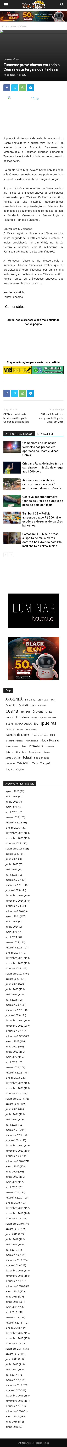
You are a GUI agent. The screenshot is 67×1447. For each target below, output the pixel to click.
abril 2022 (11, 1062)
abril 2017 (11, 1374)
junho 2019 (11, 1239)
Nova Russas (50, 740)
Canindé (23, 705)
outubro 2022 (13, 1031)
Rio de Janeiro (35, 752)
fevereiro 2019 (13, 1260)
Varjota (20, 769)
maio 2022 (11, 1057)
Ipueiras (48, 723)
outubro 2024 (13, 905)
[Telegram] (30, 87)
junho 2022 (11, 1051)
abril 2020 (11, 1187)
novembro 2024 (14, 900)
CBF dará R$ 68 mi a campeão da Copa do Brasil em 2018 (51, 418)
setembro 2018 (14, 1286)
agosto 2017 (12, 1353)
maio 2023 (11, 994)
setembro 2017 (14, 1348)
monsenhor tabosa (14, 740)
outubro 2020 (13, 1156)
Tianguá (45, 763)
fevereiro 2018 (13, 1322)
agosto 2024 (12, 916)
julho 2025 (11, 859)
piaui (23, 746)
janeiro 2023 (12, 1015)
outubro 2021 (13, 1093)
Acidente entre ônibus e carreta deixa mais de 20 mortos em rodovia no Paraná (41, 484)
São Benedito (41, 757)
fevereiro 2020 (13, 1197)
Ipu (36, 723)
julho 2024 (11, 921)
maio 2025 (11, 869)
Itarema (20, 729)
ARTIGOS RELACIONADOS (19, 434)
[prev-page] (5, 555)
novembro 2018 (14, 1275)
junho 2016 (11, 1426)
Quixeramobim (12, 752)
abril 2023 (11, 999)
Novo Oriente (11, 746)
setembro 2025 (14, 848)
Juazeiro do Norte (17, 734)
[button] (62, 4)
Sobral (27, 757)
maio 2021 (11, 1119)
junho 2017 (11, 1364)
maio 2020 (11, 1182)
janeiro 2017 (12, 1390)
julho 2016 (11, 1421)
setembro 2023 (14, 973)
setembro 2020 (14, 1161)
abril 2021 (11, 1124)
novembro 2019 (14, 1213)
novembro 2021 (14, 1088)
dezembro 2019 (14, 1208)
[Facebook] (6, 87)
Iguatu (9, 723)
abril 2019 (11, 1249)
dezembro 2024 (14, 895)
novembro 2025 (14, 838)
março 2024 (12, 942)
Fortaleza (22, 717)
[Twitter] (14, 87)
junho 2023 (11, 989)
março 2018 (12, 1317)
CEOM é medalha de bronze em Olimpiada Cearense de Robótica (16, 418)
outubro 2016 (13, 1406)
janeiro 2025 (12, 890)
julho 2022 (11, 1046)
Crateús (37, 711)
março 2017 (12, 1380)
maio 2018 (11, 1307)
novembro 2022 (14, 1025)
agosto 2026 (12, 791)
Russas (46, 752)
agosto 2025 (12, 853)
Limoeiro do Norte (39, 735)
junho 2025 (11, 864)
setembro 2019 (14, 1223)
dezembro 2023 (14, 958)
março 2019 (12, 1255)
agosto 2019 (12, 1228)
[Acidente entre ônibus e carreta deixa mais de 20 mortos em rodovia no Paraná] (12, 484)
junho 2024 (11, 926)
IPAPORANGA (23, 723)
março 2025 (12, 879)
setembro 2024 (14, 911)
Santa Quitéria (12, 757)
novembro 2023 (14, 963)
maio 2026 (11, 807)
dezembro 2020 (14, 1145)
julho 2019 (11, 1234)
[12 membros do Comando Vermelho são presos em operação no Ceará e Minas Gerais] (12, 447)
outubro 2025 (13, 843)
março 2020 (12, 1192)
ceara (11, 711)
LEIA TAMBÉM (45, 434)
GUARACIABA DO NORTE (43, 717)
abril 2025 (11, 874)
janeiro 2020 (12, 1202)
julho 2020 (11, 1171)
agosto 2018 (12, 1291)
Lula (52, 734)
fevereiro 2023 (13, 1010)
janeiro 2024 (12, 952)
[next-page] (11, 555)
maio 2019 (11, 1244)
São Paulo (10, 763)
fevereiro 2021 (13, 1135)
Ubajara (9, 769)
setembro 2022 (14, 1036)
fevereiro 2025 (13, 885)
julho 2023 (11, 984)
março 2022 (12, 1067)
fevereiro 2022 (13, 1072)
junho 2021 (11, 1114)
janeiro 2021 (12, 1140)
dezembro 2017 (14, 1333)
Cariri (33, 705)
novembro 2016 (14, 1400)
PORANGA (36, 746)
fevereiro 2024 (13, 947)
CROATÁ (9, 717)
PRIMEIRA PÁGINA (18, 26)
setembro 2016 (14, 1411)
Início (4, 26)
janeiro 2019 (12, 1265)
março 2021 (12, 1129)
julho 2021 (11, 1109)
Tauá (35, 763)
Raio (24, 752)
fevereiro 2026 (13, 822)
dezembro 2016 (14, 1395)
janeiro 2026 (12, 827)
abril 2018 (11, 1312)
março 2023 (12, 1004)
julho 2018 (11, 1296)
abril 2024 (11, 937)
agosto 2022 (12, 1041)
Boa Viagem (43, 699)
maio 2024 (11, 932)
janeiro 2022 (12, 1077)
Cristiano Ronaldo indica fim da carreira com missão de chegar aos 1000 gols (42, 467)
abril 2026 (11, 812)
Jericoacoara (31, 729)
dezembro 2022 (14, 1020)
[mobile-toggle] (5, 4)
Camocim (10, 705)
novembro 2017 (14, 1338)
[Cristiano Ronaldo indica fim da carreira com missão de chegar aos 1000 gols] (12, 468)
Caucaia (42, 705)
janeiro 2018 (12, 1327)
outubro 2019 (13, 1218)
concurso (25, 711)
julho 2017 (11, 1359)
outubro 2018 (13, 1281)
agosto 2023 (12, 978)
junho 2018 (11, 1301)
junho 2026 (11, 801)
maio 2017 (11, 1369)
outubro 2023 (13, 968)
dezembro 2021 (14, 1083)
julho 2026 (11, 796)
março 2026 (12, 817)
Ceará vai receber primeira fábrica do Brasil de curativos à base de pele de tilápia (42, 501)
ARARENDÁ (14, 699)
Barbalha (30, 699)
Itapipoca (9, 729)
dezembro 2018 (14, 1270)
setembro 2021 (14, 1098)
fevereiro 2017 (13, 1385)
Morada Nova (32, 740)
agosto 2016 (12, 1416)
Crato (49, 711)
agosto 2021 (12, 1103)
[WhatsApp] (22, 87)
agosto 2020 (12, 1166)
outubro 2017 (13, 1343)
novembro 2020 (14, 1150)
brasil (53, 700)
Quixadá (50, 746)
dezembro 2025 (14, 833)
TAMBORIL (23, 763)
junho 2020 (11, 1176)
